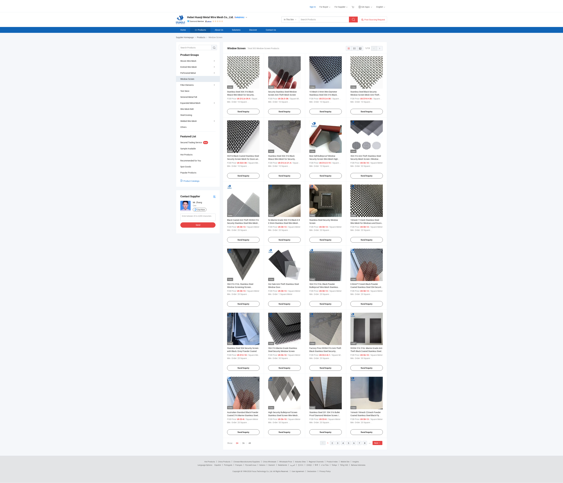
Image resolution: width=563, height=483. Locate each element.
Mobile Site (345, 461)
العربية (292, 465)
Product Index (332, 461)
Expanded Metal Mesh (190, 103)
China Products (224, 461)
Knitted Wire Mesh (188, 67)
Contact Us (271, 29)
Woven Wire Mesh (188, 61)
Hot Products (209, 461)
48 (250, 443)
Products (202, 29)
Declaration (311, 471)
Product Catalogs (191, 181)
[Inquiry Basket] (353, 6)
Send (198, 225)
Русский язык (250, 465)
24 (237, 443)
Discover (253, 29)
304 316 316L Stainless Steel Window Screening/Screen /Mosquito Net (240, 287)
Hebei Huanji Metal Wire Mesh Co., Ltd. (210, 17)
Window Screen (187, 79)
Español (217, 465)
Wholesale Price (285, 461)
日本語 (309, 465)
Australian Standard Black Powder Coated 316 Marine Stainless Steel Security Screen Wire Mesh (242, 415)
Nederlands (282, 465)
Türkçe (334, 465)
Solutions (236, 29)
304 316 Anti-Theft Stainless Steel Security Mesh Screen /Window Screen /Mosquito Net (365, 159)
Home (183, 29)
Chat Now (201, 209)
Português (228, 465)
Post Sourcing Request (374, 19)
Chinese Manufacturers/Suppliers (246, 461)
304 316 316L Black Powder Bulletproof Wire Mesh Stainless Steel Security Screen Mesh (323, 287)
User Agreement (298, 471)
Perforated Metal (188, 73)
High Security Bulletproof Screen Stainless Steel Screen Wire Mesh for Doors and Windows (283, 415)
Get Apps (365, 6)
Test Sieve (184, 91)
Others (183, 127)
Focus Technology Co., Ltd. (262, 471)
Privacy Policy (325, 471)
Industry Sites (300, 461)
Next (376, 443)
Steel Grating (186, 115)
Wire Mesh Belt (187, 109)
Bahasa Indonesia (358, 465)
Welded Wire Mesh (188, 121)
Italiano (262, 465)
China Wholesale (269, 461)
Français (238, 465)
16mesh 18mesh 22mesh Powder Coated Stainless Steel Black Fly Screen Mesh (365, 415)
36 (243, 443)
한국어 (300, 465)
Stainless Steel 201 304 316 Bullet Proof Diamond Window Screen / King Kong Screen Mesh (324, 415)
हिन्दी (316, 465)
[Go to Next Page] (380, 48)
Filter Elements (187, 85)
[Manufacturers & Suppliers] (195, 5)
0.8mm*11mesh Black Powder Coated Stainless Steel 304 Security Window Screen (366, 287)
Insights (355, 461)
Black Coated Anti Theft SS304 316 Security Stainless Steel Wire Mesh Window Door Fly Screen (243, 223)
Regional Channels (316, 461)
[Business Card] (214, 196)
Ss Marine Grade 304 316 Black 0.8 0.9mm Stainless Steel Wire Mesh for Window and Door (284, 223)
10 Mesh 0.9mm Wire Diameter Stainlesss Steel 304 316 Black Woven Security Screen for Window (325, 94)
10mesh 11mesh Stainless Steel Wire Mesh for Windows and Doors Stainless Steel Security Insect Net (365, 223)
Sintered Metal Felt (188, 97)
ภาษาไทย (325, 465)
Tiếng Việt (344, 465)
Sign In (313, 6)
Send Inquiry (243, 111)
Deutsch (271, 465)
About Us (219, 29)
